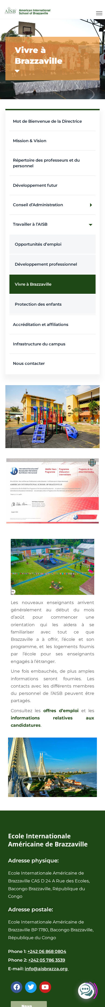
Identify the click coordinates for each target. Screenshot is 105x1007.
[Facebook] (16, 987)
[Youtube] (45, 987)
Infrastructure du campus (39, 343)
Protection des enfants (38, 304)
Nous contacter (29, 363)
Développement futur (35, 185)
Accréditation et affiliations (40, 324)
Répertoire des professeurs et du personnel (46, 163)
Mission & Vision (29, 140)
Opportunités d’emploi (38, 244)
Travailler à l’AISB (30, 224)
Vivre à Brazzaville (33, 284)
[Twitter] (31, 987)
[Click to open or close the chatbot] (86, 994)
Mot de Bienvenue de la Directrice (47, 121)
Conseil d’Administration (38, 204)
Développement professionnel (46, 264)
